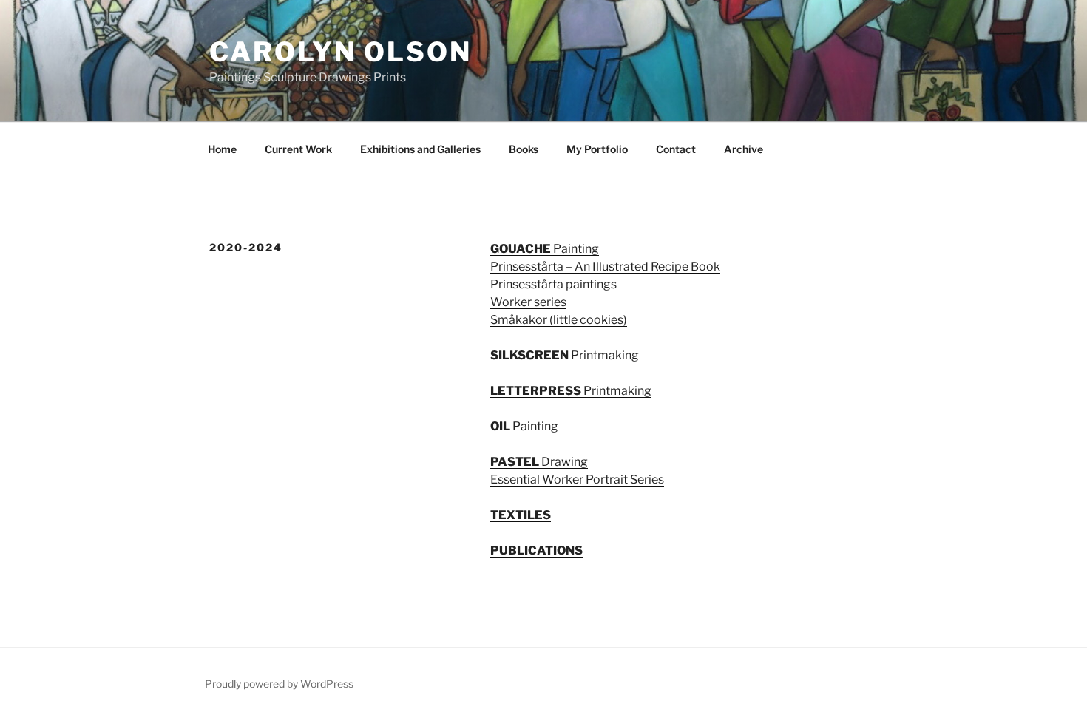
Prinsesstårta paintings (553, 284)
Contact (676, 149)
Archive (743, 149)
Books (523, 149)
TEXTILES (520, 515)
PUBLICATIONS (536, 550)
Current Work (298, 149)
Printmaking (564, 355)
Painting (544, 249)
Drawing (539, 462)
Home (222, 149)
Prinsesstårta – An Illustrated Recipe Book (605, 267)
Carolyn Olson (340, 51)
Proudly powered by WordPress (279, 683)
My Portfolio (597, 149)
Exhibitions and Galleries (420, 149)
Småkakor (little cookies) (558, 320)
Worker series (528, 302)
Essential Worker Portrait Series (577, 480)
